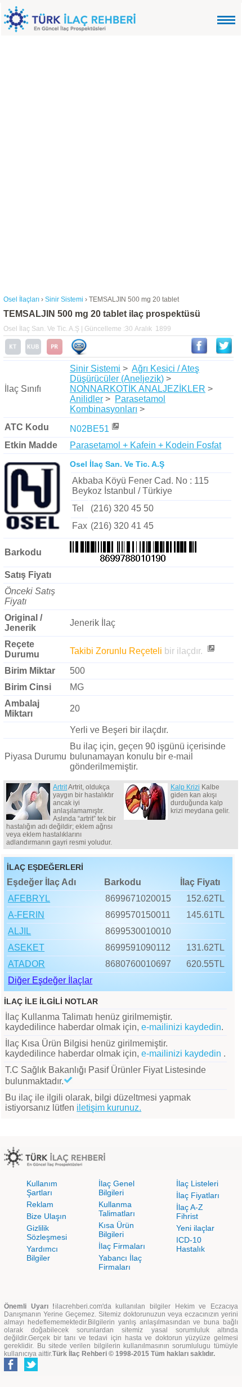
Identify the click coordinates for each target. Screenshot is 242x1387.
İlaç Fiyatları (197, 1195)
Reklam (39, 1204)
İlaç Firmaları (121, 1246)
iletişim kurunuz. (109, 1107)
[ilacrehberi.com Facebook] (10, 1369)
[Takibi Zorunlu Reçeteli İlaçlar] (210, 651)
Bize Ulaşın (46, 1216)
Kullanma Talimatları (116, 1209)
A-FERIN (26, 915)
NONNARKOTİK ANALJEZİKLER (137, 389)
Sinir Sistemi (95, 368)
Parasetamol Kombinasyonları (117, 404)
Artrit (60, 787)
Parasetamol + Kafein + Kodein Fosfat (145, 445)
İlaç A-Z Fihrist (189, 1212)
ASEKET (26, 947)
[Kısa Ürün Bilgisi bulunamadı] (33, 352)
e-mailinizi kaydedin (181, 1027)
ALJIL (19, 931)
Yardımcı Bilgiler (42, 1253)
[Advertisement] (121, 162)
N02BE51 (89, 429)
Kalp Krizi (185, 787)
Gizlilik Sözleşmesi (46, 1232)
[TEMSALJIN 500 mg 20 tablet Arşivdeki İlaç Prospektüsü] (54, 352)
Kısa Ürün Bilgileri (116, 1230)
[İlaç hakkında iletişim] (79, 352)
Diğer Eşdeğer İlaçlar (50, 980)
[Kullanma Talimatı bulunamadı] (13, 352)
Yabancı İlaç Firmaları (120, 1262)
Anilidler (86, 399)
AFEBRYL (29, 898)
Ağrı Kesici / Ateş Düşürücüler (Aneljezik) (134, 373)
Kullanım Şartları (41, 1188)
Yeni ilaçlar (195, 1228)
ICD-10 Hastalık (190, 1244)
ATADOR (26, 964)
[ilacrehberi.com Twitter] (31, 1369)
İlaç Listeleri (197, 1183)
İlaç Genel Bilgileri (116, 1188)
